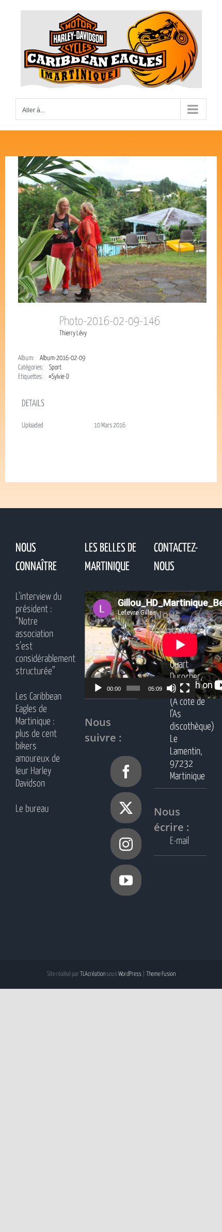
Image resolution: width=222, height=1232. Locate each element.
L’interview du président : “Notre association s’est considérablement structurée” (41, 634)
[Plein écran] (185, 688)
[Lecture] (98, 688)
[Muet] (171, 688)
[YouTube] (125, 880)
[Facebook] (125, 771)
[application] (140, 645)
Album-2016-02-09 (62, 358)
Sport (55, 367)
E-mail (179, 841)
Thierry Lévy (73, 333)
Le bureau (32, 809)
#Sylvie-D (59, 377)
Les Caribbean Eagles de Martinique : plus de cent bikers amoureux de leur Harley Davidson (38, 740)
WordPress (129, 974)
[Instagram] (125, 843)
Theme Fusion (161, 974)
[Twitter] (125, 807)
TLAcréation (92, 974)
